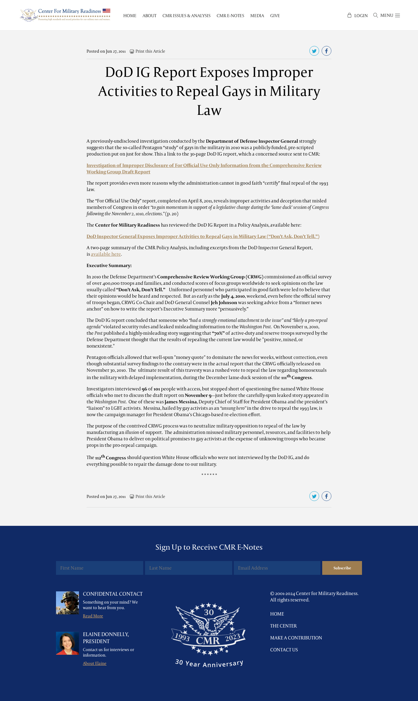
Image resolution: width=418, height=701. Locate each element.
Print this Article (150, 51)
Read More (93, 616)
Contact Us (284, 649)
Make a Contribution (296, 638)
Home (277, 614)
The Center (283, 626)
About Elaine (94, 663)
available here (106, 254)
